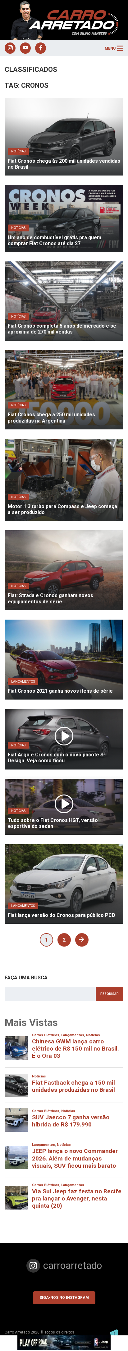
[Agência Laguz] (114, 1333)
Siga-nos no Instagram (64, 1297)
